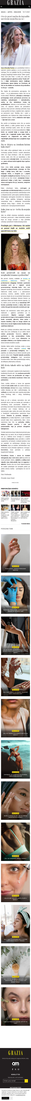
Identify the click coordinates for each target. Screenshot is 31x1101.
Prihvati (5, 1098)
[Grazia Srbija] (15, 1053)
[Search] (29, 7)
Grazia (3, 12)
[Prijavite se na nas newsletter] (26, 1081)
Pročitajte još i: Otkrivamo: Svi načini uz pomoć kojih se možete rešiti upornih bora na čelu (15, 228)
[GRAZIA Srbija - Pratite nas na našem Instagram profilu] (18, 1069)
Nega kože (17, 12)
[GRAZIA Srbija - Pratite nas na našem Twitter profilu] (15, 1069)
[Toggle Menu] (1, 7)
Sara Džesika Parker (8, 68)
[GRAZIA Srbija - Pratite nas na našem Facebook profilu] (12, 1069)
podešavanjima (20, 1095)
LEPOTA (10, 12)
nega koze (16, 482)
